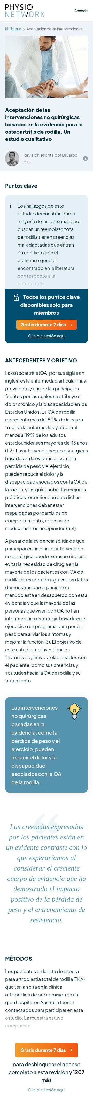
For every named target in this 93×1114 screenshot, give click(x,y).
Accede (81, 10)
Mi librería (13, 29)
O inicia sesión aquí (46, 336)
